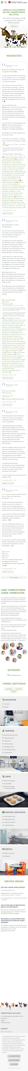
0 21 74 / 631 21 (7, 1032)
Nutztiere (18, 689)
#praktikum (6, 302)
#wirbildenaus (7, 304)
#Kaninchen (6, 551)
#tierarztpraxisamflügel (9, 300)
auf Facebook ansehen (7, 210)
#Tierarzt (5, 557)
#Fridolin (5, 553)
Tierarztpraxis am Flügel (12, 65)
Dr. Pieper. (13, 952)
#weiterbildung (7, 393)
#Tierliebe (6, 559)
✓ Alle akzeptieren (14, 1056)
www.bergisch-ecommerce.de (14, 1068)
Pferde (13, 692)
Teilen (15, 210)
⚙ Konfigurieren (14, 1060)
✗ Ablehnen (14, 1064)
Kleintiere (9, 689)
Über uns (14, 26)
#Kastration (6, 555)
